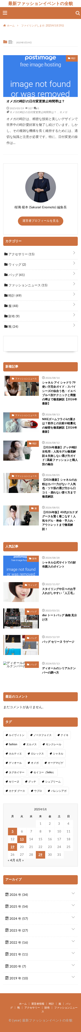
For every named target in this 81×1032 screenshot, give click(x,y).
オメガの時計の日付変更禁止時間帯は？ (35, 101)
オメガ (63, 112)
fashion (13, 744)
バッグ (16, 275)
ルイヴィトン (16, 735)
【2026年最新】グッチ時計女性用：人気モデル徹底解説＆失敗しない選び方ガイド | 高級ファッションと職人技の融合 (60, 456)
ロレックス (37, 753)
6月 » (20, 860)
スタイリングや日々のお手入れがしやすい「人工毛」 (59, 591)
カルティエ (15, 753)
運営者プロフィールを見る (40, 220)
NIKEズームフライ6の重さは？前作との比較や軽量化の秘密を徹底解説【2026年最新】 (59, 425)
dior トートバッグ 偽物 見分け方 (59, 617)
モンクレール (53, 744)
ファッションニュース (27, 285)
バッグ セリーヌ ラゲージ (58, 642)
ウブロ (38, 791)
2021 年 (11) (18, 954)
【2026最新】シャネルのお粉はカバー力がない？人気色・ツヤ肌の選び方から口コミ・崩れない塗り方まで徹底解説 (59, 488)
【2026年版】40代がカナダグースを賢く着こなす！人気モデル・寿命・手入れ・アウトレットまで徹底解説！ (60, 521)
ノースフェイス (42, 735)
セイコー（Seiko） (44, 772)
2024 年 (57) (18, 918)
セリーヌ (14, 781)
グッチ (32, 781)
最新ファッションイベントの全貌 (40, 3)
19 (12, 847)
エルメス (31, 744)
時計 (14, 295)
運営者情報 (37, 1003)
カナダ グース (17, 791)
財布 (13, 316)
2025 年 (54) (18, 906)
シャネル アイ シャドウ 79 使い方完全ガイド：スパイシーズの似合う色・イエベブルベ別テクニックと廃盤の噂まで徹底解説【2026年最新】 (59, 393)
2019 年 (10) (18, 978)
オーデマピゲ (55, 763)
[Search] (78, 13)
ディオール (15, 763)
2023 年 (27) (18, 930)
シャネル (58, 753)
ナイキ (64, 735)
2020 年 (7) (17, 966)
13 (22, 839)
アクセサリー (21, 254)
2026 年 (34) (18, 894)
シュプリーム (53, 781)
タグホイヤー (16, 772)
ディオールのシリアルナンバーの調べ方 (59, 670)
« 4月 (11, 860)
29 (40, 854)
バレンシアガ (59, 791)
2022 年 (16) (18, 942)
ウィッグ (17, 264)
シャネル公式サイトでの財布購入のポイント (59, 564)
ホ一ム (23, 1003)
